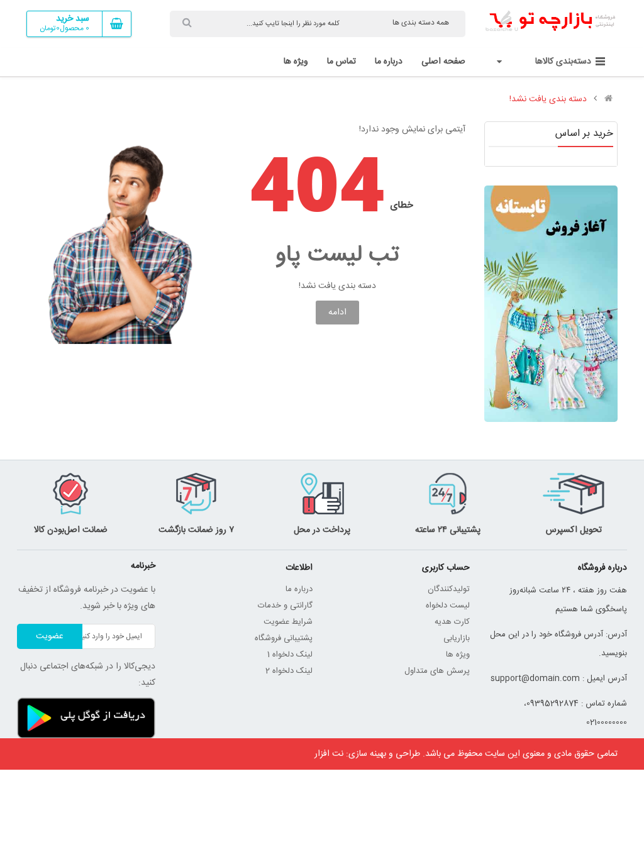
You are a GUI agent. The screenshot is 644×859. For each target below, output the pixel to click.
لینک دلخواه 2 (289, 671)
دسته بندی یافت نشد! (548, 99)
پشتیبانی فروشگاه (284, 638)
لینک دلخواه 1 (290, 655)
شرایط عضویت (288, 622)
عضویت (50, 636)
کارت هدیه (452, 622)
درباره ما (299, 589)
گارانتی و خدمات (285, 605)
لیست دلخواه (448, 605)
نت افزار (328, 754)
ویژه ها (458, 655)
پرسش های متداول (437, 671)
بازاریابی (456, 638)
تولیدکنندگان (449, 589)
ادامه (337, 312)
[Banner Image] (551, 304)
